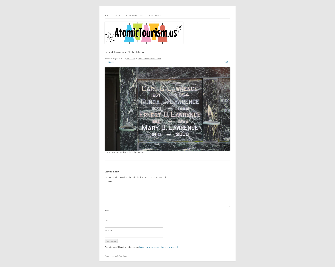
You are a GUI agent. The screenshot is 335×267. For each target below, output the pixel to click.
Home (107, 15)
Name (107, 210)
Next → (227, 62)
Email (107, 220)
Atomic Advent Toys (134, 15)
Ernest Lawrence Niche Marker (149, 58)
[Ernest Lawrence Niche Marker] (167, 109)
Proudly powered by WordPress (116, 256)
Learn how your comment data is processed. (158, 247)
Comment (110, 181)
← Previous (110, 62)
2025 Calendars (154, 15)
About (117, 15)
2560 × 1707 (130, 58)
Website (108, 230)
